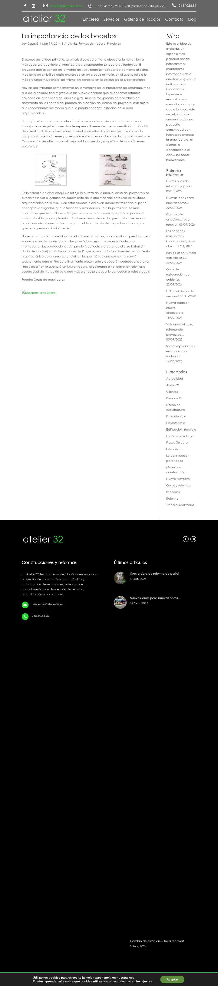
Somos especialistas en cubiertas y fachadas (180, 351)
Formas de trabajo (92, 43)
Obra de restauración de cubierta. (177, 274)
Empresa (91, 19)
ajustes (147, 981)
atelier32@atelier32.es (66, 6)
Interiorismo (174, 449)
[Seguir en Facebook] (25, 6)
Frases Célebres (177, 442)
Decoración (175, 398)
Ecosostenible (176, 416)
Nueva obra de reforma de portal (154, 573)
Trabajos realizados (180, 505)
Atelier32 (70, 43)
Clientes (172, 392)
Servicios (111, 19)
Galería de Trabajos (142, 19)
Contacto (174, 19)
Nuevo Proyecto (178, 479)
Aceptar (172, 979)
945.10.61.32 (187, 6)
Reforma (172, 498)
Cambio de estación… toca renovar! (178, 219)
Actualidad (174, 378)
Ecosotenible (175, 423)
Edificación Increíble (181, 429)
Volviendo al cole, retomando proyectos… (179, 329)
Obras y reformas (178, 485)
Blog (192, 19)
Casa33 (33, 43)
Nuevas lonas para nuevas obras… (155, 598)
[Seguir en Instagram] (33, 6)
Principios (113, 43)
